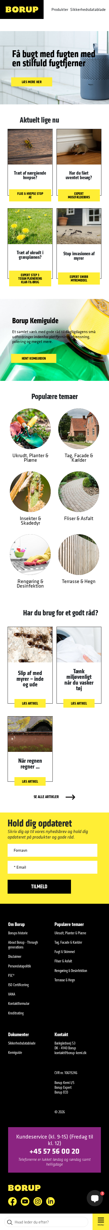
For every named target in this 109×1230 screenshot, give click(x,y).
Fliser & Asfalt (63, 961)
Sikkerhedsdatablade (88, 9)
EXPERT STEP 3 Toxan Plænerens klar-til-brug (30, 278)
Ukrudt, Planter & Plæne (70, 933)
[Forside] (22, 9)
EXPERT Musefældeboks (79, 195)
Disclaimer (14, 956)
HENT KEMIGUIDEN (34, 358)
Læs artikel (30, 703)
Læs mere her (32, 82)
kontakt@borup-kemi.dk (70, 1052)
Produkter (59, 9)
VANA (11, 994)
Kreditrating (16, 1013)
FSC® (11, 975)
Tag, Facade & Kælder (68, 942)
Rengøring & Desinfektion (71, 970)
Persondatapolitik (19, 966)
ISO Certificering (18, 984)
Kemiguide (15, 1052)
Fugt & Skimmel (65, 951)
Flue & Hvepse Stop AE (30, 195)
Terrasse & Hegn (65, 980)
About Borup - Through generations (23, 944)
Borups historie (18, 933)
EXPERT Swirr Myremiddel (79, 278)
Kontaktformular (18, 1003)
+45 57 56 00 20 (54, 1151)
